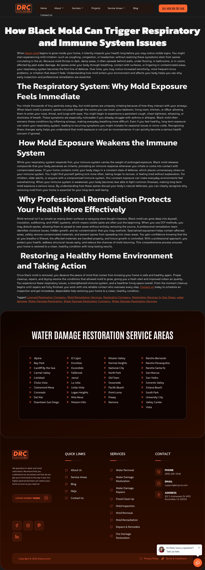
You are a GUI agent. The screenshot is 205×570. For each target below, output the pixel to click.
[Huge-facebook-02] (17, 525)
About (57, 8)
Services (76, 8)
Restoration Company (117, 297)
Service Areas (115, 8)
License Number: (27, 498)
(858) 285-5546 (173, 474)
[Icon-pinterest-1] (39, 525)
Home (44, 8)
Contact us (147, 287)
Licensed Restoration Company (46, 297)
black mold (32, 53)
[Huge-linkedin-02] (17, 536)
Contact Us (46, 15)
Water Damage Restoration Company (87, 301)
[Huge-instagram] (28, 525)
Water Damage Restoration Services (134, 301)
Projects (96, 8)
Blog (135, 8)
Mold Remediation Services (84, 297)
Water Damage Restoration (45, 301)
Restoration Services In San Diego (153, 297)
